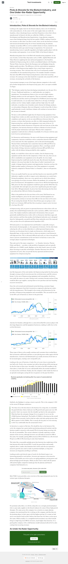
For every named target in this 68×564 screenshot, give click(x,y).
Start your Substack (30, 557)
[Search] (48, 2)
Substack (27, 561)
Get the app (40, 557)
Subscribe (57, 2)
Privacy (32, 554)
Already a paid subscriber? (34, 542)
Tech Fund (15, 17)
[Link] (8, 25)
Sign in (64, 2)
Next (54, 549)
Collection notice (42, 554)
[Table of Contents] (1, 282)
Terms (36, 554)
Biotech (12, 7)
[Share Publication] (51, 2)
